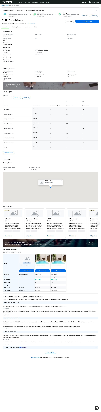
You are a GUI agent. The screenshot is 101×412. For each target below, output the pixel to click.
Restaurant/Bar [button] (93, 230)
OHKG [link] (49, 219)
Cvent (2, 5)
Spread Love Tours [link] (32, 219)
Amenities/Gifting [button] (8, 230)
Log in (97, 2)
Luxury (48, 2)
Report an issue (35, 357)
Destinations (35, 2)
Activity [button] (27, 230)
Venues (20, 2)
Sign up (93, 2)
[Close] (96, 10)
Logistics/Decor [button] (17, 230)
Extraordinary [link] (73, 219)
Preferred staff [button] (34, 230)
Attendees (5, 95)
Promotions (27, 2)
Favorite (70, 21)
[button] (10, 97)
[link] (13, 213)
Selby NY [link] (7, 219)
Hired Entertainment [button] (72, 230)
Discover (42, 2)
